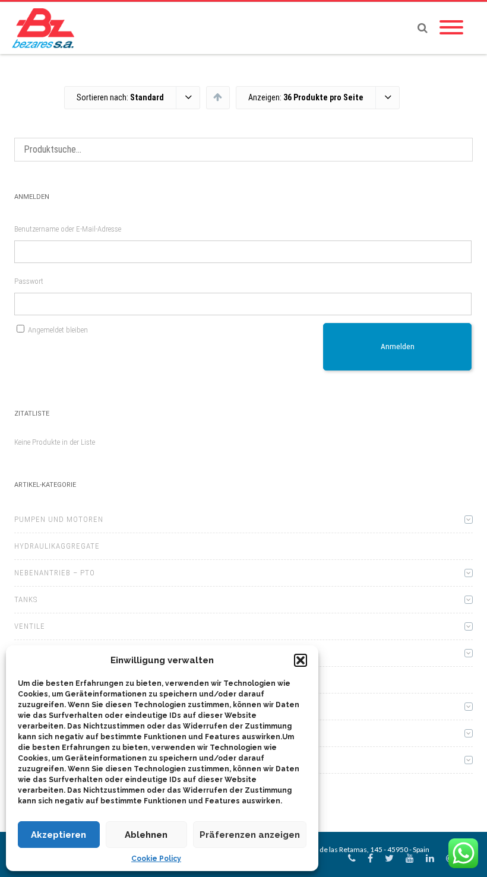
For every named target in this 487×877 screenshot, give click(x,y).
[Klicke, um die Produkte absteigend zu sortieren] (217, 97)
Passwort (28, 281)
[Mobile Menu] (451, 28)
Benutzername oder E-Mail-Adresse (67, 228)
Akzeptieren (58, 834)
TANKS (25, 599)
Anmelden (398, 346)
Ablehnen (146, 834)
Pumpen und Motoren (58, 519)
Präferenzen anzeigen (250, 834)
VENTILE (29, 626)
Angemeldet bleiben (58, 329)
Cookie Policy (156, 858)
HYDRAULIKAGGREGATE (57, 546)
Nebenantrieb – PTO (54, 572)
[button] (300, 660)
